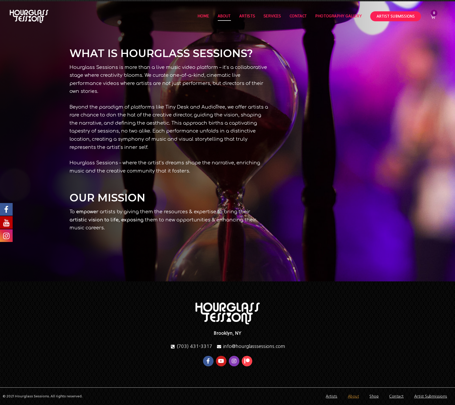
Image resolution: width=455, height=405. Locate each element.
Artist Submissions (430, 396)
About (224, 15)
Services (272, 15)
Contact (298, 15)
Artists (247, 15)
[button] (395, 16)
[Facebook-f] (208, 361)
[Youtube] (221, 361)
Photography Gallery (338, 15)
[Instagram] (234, 361)
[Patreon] (247, 361)
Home (203, 15)
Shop (374, 396)
